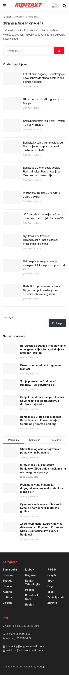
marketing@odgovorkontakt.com (25, 646)
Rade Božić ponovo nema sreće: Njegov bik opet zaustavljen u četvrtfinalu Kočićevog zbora (42, 290)
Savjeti (51, 575)
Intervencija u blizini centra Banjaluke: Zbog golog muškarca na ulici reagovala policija (43, 468)
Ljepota (7, 602)
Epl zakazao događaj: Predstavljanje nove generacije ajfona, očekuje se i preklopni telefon (44, 77)
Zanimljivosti (55, 597)
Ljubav (29, 569)
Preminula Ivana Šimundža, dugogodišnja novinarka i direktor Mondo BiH (41, 488)
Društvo (8, 575)
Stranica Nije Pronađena (26, 16)
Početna (7, 16)
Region (29, 604)
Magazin (30, 575)
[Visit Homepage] (28, 5)
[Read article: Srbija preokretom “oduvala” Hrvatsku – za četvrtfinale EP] (12, 125)
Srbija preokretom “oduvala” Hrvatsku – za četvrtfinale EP (44, 122)
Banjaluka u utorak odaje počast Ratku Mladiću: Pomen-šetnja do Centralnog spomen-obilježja (42, 171)
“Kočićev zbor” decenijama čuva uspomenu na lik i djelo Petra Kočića (43, 216)
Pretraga (8, 317)
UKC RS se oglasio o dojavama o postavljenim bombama (40, 450)
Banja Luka (10, 569)
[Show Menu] (4, 5)
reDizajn (41, 666)
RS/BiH (51, 569)
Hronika (8, 586)
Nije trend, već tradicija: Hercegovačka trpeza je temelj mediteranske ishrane (40, 239)
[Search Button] (64, 5)
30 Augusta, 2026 (33, 86)
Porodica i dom (31, 597)
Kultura (7, 597)
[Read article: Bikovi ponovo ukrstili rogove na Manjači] (12, 103)
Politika (30, 590)
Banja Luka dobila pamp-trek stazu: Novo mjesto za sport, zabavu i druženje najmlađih (43, 146)
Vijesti (51, 591)
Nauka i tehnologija (32, 582)
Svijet (50, 586)
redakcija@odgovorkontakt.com (24, 650)
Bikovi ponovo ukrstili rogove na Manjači (40, 367)
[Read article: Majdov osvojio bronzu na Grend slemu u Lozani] (12, 197)
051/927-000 (23, 634)
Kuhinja (8, 591)
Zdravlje (52, 602)
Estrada (7, 580)
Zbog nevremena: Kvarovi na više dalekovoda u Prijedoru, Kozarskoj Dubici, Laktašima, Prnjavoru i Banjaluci (41, 529)
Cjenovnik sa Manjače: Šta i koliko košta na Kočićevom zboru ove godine (41, 507)
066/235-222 (23, 638)
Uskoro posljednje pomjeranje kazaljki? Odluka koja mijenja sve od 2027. (44, 265)
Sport (50, 580)
